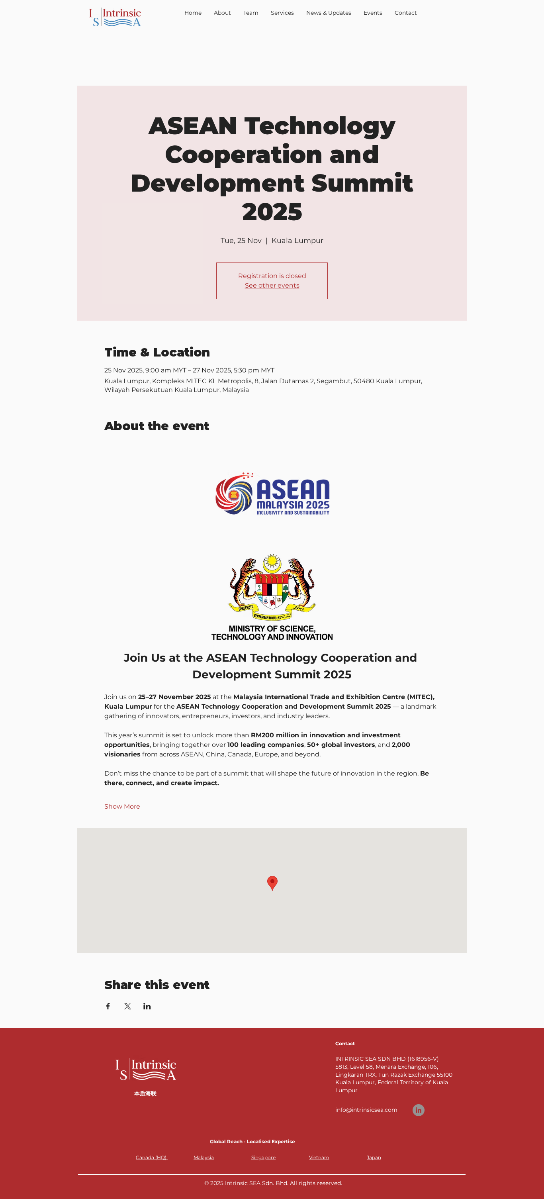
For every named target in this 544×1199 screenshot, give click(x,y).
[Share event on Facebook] (108, 1006)
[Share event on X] (127, 1006)
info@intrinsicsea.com (366, 1109)
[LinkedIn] (419, 1110)
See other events (272, 285)
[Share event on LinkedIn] (147, 1006)
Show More (122, 806)
